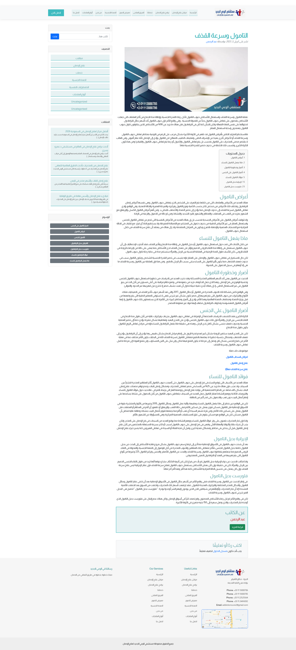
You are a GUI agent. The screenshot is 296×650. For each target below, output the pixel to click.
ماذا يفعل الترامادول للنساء (79, 261)
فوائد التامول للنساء (234, 177)
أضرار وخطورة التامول (233, 167)
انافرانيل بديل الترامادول (79, 243)
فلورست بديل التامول (232, 186)
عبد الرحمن (211, 41)
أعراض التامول (237, 157)
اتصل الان (56, 12)
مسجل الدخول (220, 551)
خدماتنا (149, 12)
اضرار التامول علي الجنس (79, 226)
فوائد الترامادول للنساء (80, 255)
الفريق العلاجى (138, 12)
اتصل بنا (76, 12)
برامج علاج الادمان (162, 12)
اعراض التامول (79, 231)
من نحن (99, 12)
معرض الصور (124, 12)
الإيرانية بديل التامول (234, 182)
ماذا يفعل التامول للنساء (232, 162)
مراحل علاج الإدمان (179, 12)
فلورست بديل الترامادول (80, 249)
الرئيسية (193, 12)
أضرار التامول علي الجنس (232, 172)
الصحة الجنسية (110, 12)
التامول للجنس (79, 237)
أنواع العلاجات (87, 12)
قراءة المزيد (237, 527)
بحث (55, 36)
